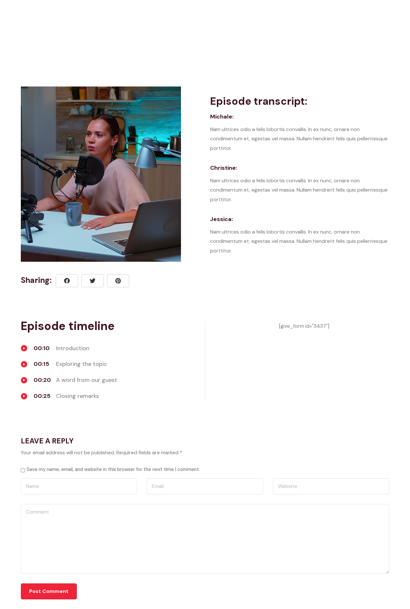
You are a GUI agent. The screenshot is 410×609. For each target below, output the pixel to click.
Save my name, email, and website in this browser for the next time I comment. (113, 469)
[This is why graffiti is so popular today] (118, 280)
